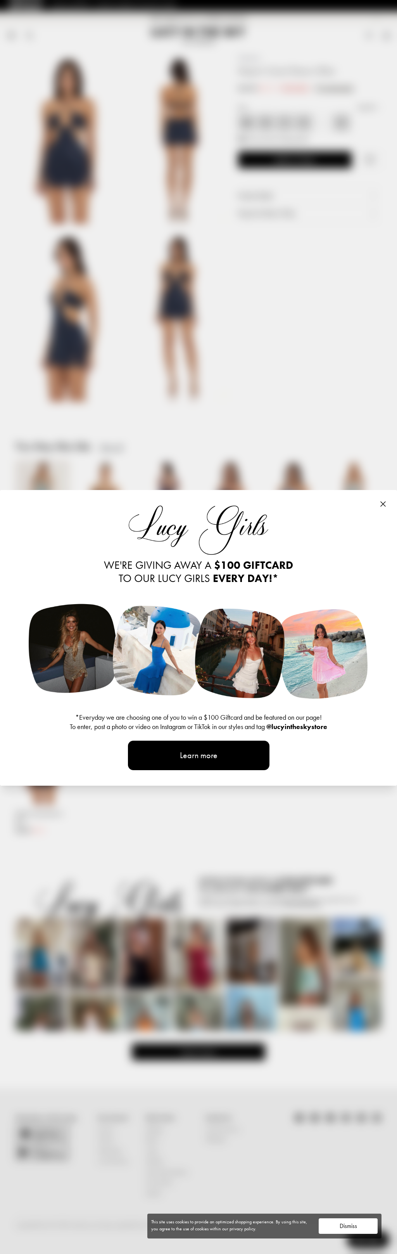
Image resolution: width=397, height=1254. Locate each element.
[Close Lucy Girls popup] (383, 504)
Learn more (198, 755)
